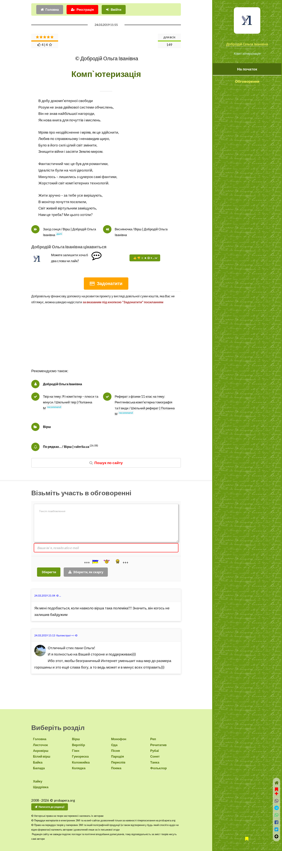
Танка (154, 762)
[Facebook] (276, 822)
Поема (116, 768)
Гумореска (80, 756)
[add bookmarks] (276, 790)
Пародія (117, 756)
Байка (37, 762)
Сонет (155, 756)
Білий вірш (41, 756)
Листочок (40, 745)
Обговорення (247, 81)
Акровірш (40, 751)
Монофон (118, 739)
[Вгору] (276, 836)
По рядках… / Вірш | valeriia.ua (66, 447)
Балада (39, 768)
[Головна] (276, 782)
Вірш (47, 427)
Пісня (115, 751)
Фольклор (158, 768)
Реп (153, 739)
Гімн (75, 751)
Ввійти (116, 9)
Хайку (37, 781)
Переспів (118, 762)
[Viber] (276, 800)
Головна (52, 9)
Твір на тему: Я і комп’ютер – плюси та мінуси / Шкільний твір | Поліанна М (70, 402)
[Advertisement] (106, 341)
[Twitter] (276, 829)
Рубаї (154, 751)
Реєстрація (85, 9)
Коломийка (81, 762)
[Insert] (95, 562)
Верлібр (78, 745)
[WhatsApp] (276, 814)
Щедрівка (40, 787)
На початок (247, 69)
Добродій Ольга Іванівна (247, 44)
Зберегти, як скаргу (88, 572)
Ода (114, 745)
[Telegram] (276, 807)
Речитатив (158, 745)
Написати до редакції (51, 806)
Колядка (78, 768)
